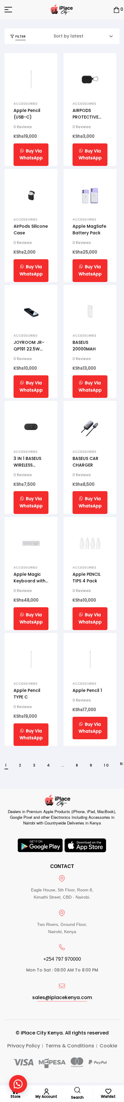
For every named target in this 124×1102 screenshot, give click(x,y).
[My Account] (46, 1091)
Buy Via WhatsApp (31, 154)
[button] (18, 1084)
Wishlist (108, 1096)
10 (107, 765)
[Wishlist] (108, 1091)
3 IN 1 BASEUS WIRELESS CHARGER (27, 465)
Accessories (25, 103)
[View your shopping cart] (116, 10)
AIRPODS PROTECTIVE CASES (85, 117)
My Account (46, 1096)
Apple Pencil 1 (87, 690)
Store (15, 1096)
